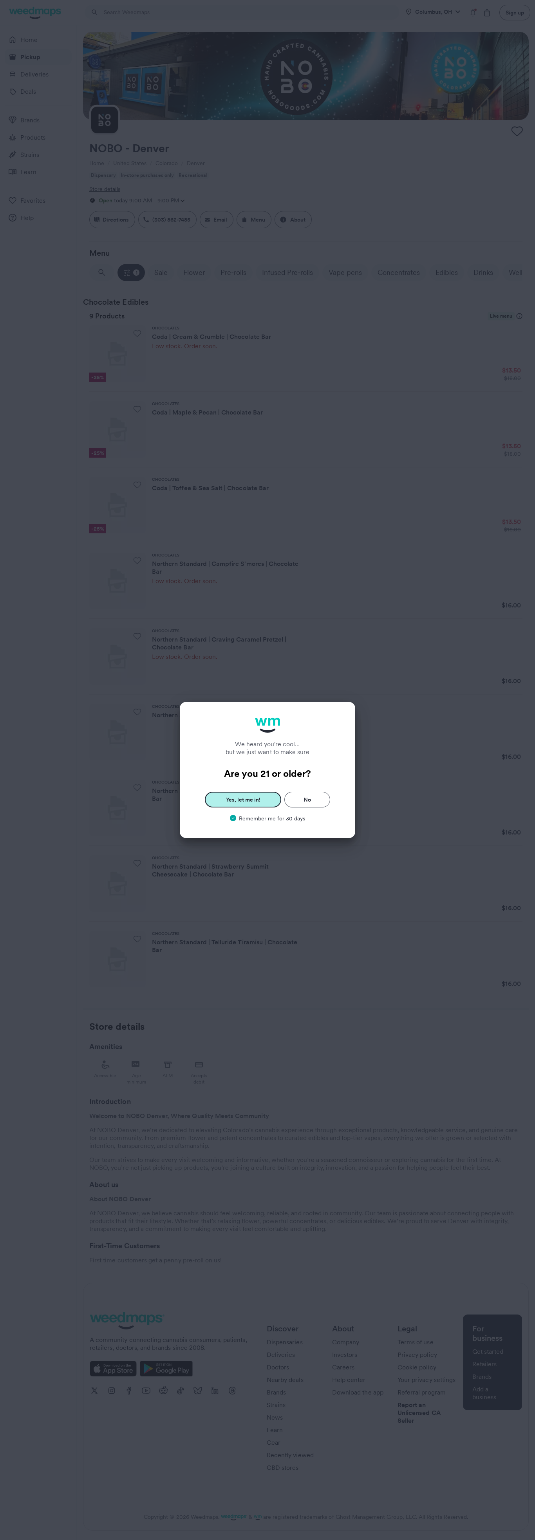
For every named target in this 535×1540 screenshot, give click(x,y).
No (307, 799)
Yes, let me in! (243, 799)
